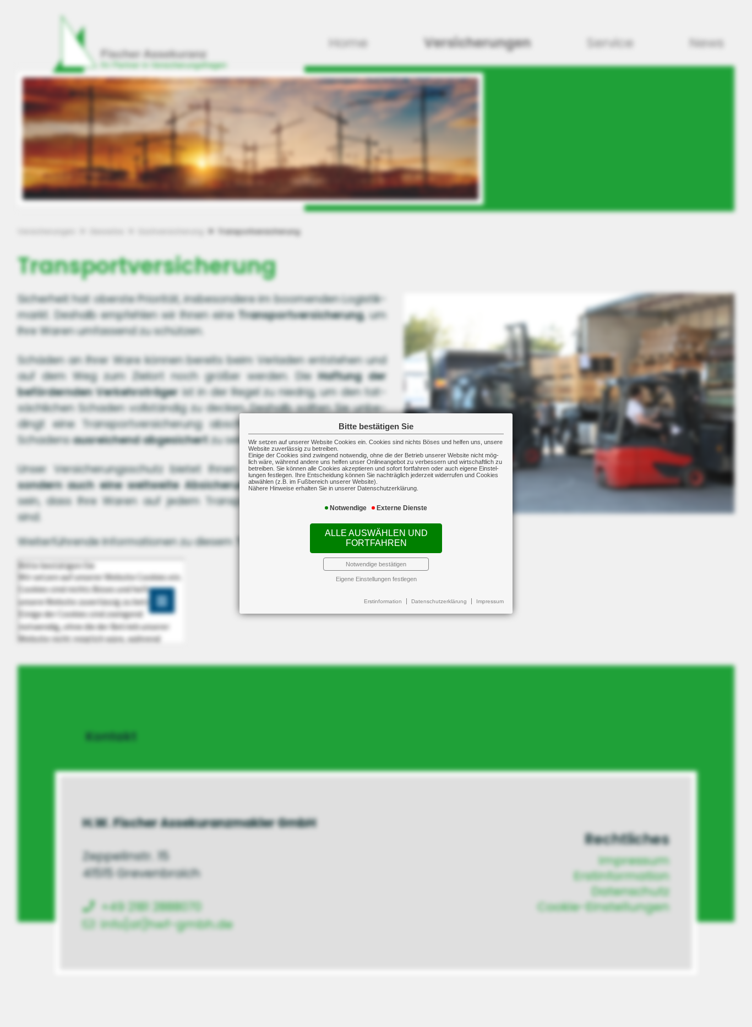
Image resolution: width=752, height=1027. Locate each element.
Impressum (490, 601)
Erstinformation (383, 601)
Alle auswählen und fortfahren (376, 538)
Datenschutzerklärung (439, 601)
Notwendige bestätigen (376, 564)
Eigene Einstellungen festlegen (376, 579)
